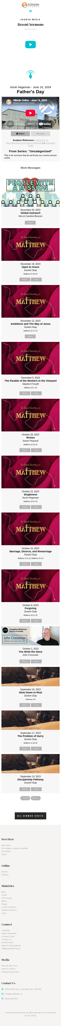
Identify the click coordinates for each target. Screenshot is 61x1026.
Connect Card (7, 936)
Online (4, 871)
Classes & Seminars (10, 972)
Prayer (4, 904)
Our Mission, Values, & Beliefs (14, 848)
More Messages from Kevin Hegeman (24, 143)
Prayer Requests (8, 933)
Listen (42, 133)
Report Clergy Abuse (11, 945)
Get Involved (7, 942)
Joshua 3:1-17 (41, 140)
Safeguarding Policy (10, 948)
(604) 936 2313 (11, 998)
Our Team (5, 851)
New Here (6, 845)
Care (3, 913)
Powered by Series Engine (30, 806)
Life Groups (6, 898)
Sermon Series (8, 969)
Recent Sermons (9, 966)
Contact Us (6, 939)
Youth (4, 895)
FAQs (3, 854)
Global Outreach (9, 910)
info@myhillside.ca (13, 994)
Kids (3, 892)
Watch (22, 133)
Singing (4, 874)
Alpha (4, 901)
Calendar (5, 930)
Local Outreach (8, 907)
